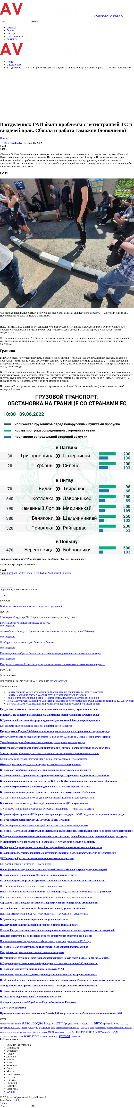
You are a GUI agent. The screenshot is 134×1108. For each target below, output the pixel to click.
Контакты (12, 39)
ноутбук (32, 1032)
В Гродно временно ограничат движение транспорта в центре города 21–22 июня (47, 792)
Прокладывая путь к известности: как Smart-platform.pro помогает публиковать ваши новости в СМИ (61, 1013)
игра (53, 1027)
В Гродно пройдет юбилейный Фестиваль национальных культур (38, 875)
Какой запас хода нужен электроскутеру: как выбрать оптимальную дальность (43, 759)
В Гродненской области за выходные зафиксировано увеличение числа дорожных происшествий (57, 991)
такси (21, 1036)
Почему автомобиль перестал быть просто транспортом (31, 886)
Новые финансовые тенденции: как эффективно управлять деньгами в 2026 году (45, 941)
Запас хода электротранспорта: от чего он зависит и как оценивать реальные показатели (49, 753)
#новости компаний (10, 1023)
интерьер (75, 1027)
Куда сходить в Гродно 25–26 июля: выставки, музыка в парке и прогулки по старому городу (55, 731)
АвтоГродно (32, 1023)
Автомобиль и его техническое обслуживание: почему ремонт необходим (42, 908)
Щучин (11, 1091)
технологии (31, 1036)
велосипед (124, 1024)
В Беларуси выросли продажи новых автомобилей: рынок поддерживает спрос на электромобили (58, 852)
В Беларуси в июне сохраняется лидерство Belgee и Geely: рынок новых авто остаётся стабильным (58, 781)
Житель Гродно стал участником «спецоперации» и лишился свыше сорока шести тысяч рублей (57, 930)
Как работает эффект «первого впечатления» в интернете (32, 952)
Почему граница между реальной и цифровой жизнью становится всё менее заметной (55, 692)
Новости (11, 27)
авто (98, 1022)
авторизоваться (58, 680)
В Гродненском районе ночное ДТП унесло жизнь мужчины (35, 819)
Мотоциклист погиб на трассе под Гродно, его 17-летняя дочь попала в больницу (47, 841)
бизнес (114, 1023)
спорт (113, 1031)
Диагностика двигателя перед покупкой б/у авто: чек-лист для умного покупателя (46, 897)
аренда (106, 1023)
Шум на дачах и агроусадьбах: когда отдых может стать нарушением (40, 764)
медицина (4, 1032)
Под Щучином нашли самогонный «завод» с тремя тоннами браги (39, 924)
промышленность (62, 1032)
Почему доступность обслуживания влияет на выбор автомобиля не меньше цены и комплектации (55, 736)
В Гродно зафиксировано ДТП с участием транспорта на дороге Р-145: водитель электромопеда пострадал (62, 814)
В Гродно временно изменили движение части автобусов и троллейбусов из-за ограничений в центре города (63, 836)
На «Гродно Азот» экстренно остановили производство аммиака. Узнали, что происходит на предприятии (62, 980)
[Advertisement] (67, 94)
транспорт (53, 1036)
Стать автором (15, 36)
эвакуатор (75, 1036)
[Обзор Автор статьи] (6, 586)
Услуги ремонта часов (13, 1007)
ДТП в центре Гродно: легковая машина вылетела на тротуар (37, 858)
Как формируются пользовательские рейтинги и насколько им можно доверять (44, 825)
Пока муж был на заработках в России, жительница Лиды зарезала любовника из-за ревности (55, 891)
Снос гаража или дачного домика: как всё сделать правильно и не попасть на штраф (47, 808)
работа (72, 1032)
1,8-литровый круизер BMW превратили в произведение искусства (37, 617)
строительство (9, 1036)
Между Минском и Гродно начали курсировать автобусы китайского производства (49, 985)
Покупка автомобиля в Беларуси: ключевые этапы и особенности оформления (44, 913)
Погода (11, 33)
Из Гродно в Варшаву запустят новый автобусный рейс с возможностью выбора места (51, 847)
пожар (51, 1031)
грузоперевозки (10, 1027)
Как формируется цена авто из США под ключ (26, 864)
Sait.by (17, 1100)
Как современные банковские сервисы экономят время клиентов (36, 725)
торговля (43, 1036)
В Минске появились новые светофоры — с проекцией (31, 606)
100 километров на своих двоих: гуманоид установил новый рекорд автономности (48, 974)
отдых (44, 1032)
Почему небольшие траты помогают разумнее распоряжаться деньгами (46, 694)
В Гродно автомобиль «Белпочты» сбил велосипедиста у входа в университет (45, 770)
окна (38, 1032)
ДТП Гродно (64, 1023)
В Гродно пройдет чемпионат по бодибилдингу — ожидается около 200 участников (49, 963)
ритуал (105, 1032)
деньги (23, 1027)
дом (36, 1027)
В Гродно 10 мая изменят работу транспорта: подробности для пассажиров (44, 946)
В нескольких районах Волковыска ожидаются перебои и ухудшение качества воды (53, 703)
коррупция (85, 1027)
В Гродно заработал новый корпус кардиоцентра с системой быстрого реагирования (50, 720)
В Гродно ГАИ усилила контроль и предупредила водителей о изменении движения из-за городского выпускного (66, 830)
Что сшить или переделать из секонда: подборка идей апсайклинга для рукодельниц (47, 797)
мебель (128, 1027)
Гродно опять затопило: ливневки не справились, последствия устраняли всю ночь (53, 697)
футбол (64, 1036)
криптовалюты (100, 1028)
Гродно (49, 1023)
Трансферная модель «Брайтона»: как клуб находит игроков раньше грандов (42, 742)
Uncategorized (7, 138)
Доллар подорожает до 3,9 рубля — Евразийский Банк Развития (38, 1002)
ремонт (97, 1031)
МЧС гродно (81, 1023)
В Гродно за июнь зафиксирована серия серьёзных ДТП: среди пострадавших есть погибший (54, 775)
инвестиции (66, 1028)
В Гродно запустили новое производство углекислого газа (34, 919)
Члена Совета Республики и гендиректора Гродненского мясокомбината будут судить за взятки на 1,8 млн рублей (70, 700)
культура (110, 1028)
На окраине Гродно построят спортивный (25, 996)
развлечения (84, 1031)
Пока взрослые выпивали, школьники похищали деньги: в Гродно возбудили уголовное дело (55, 747)
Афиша (11, 30)
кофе (92, 1027)
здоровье (44, 1027)
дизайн (31, 1028)
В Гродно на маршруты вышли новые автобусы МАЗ (32, 969)
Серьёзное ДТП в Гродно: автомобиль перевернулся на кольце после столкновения (49, 902)
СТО (91, 1023)
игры (58, 1027)
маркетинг (119, 1027)
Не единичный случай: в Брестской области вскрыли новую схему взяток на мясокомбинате (54, 957)
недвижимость (21, 1032)
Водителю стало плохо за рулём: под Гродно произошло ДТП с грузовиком (44, 803)
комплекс (55, 996)
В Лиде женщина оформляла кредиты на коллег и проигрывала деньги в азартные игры (52, 880)
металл (11, 1032)
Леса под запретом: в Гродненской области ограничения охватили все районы (46, 935)
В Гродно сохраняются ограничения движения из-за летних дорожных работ (45, 786)
